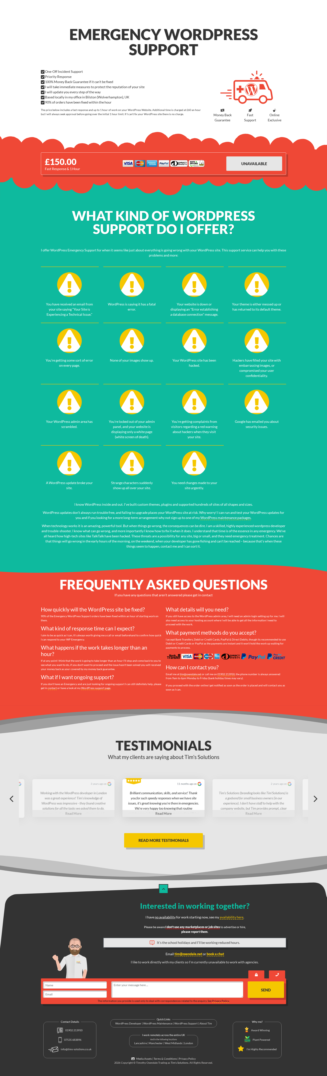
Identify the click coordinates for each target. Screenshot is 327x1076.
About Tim (205, 1023)
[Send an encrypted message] (256, 974)
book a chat (215, 954)
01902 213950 (226, 674)
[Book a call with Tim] (277, 974)
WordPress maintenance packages (225, 518)
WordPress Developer (128, 1023)
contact (52, 688)
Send (266, 990)
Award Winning (260, 1030)
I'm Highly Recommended (262, 1049)
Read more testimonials (164, 840)
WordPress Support (186, 1023)
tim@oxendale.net (190, 674)
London (188, 1043)
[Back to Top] (163, 889)
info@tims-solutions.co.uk (75, 1049)
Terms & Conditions (165, 1058)
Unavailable (254, 163)
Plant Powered (261, 1039)
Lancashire (140, 1043)
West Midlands (173, 1043)
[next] (315, 798)
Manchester (156, 1043)
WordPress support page (95, 688)
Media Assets (144, 1058)
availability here (231, 917)
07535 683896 (72, 1039)
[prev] (11, 798)
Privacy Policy (220, 1000)
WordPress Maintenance (157, 1023)
